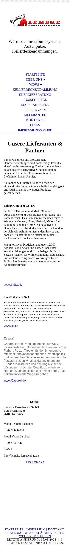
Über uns (34, 79)
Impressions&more (35, 130)
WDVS (34, 84)
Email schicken (35, 461)
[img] (35, 20)
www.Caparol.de (15, 380)
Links (35, 125)
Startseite (35, 74)
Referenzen (35, 110)
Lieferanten (35, 115)
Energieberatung (35, 95)
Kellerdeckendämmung (35, 89)
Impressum (35, 529)
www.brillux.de (13, 284)
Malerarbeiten (35, 105)
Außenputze (35, 100)
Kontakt (34, 120)
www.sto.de (11, 325)
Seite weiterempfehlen (41, 534)
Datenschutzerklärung (29, 532)
